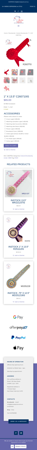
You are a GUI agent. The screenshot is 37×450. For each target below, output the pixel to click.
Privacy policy (20, 446)
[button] (30, 40)
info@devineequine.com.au (15, 404)
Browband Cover (14, 131)
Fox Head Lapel (13, 138)
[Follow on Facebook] (16, 433)
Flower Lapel (13, 129)
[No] (35, 444)
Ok (12, 446)
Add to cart (11, 146)
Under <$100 (7, 158)
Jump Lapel (12, 141)
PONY (16, 158)
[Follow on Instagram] (21, 433)
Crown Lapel (13, 119)
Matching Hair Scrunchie (16, 124)
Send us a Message (18, 421)
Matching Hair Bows (15, 126)
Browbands (12, 33)
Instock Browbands (21, 33)
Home (5, 33)
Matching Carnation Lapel (17, 121)
